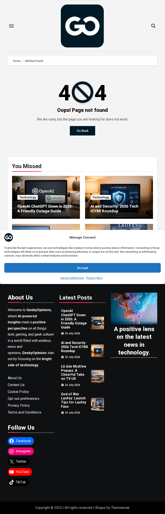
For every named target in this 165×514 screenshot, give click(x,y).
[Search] (153, 26)
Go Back (82, 130)
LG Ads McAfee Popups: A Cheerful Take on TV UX (73, 372)
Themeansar (120, 508)
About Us (15, 378)
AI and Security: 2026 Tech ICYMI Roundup (114, 208)
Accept (82, 268)
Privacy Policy (94, 278)
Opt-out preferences (72, 278)
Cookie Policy (18, 392)
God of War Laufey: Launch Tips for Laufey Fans (73, 400)
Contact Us (16, 385)
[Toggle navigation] (11, 26)
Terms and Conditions (24, 412)
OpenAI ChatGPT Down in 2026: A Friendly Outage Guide (45, 208)
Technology (27, 197)
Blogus (100, 508)
